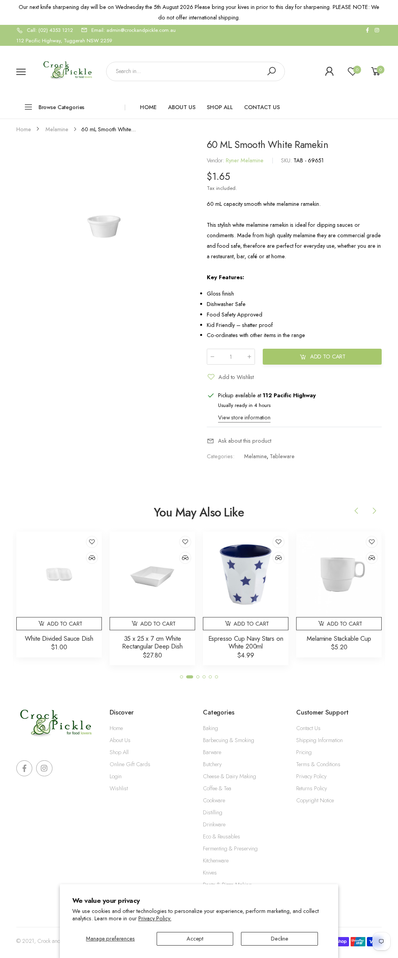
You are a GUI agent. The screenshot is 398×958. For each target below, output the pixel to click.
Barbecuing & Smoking (228, 740)
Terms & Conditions (318, 764)
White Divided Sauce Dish (59, 638)
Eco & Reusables (221, 836)
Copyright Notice (315, 800)
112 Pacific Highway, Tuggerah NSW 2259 (64, 40)
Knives (210, 872)
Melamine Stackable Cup (339, 638)
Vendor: (216, 161)
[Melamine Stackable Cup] (339, 574)
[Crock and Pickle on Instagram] (377, 30)
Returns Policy (311, 788)
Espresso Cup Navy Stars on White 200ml (245, 642)
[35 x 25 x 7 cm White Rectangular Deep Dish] (152, 574)
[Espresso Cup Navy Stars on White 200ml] (245, 574)
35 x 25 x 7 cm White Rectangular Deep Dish (152, 642)
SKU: (287, 161)
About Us (120, 740)
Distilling (212, 812)
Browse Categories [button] (61, 107)
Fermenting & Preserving (230, 848)
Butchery (212, 764)
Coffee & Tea (217, 788)
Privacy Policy (311, 776)
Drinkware (214, 824)
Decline (279, 938)
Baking (210, 728)
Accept (195, 938)
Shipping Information (319, 740)
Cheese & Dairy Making (229, 776)
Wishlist (119, 788)
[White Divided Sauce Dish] (59, 574)
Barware (212, 752)
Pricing (304, 752)
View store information (244, 417)
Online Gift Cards (130, 764)
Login (116, 776)
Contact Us (308, 728)
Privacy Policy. (154, 918)
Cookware (214, 800)
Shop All (119, 752)
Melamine (255, 456)
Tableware (281, 456)
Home (116, 728)
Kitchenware (216, 860)
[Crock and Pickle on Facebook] (367, 30)
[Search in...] (271, 71)
